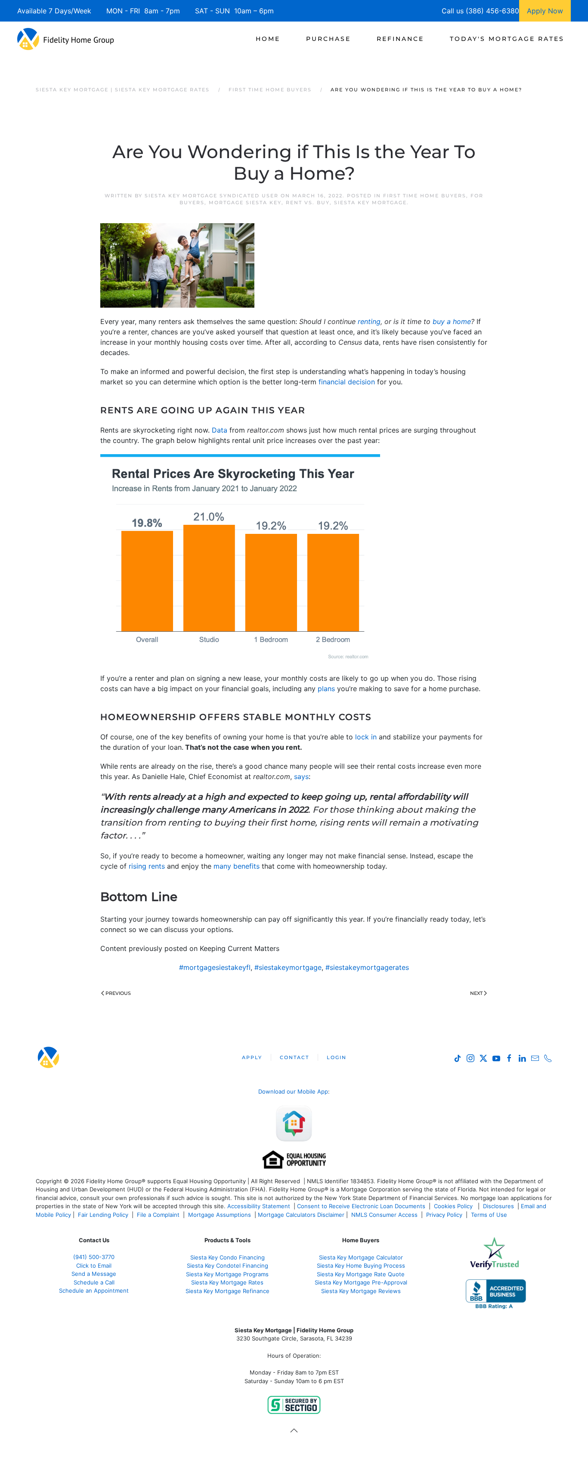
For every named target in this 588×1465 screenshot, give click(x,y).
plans (326, 688)
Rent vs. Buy (308, 202)
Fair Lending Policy (103, 1214)
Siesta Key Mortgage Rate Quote (361, 1274)
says (301, 776)
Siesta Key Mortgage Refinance (227, 1290)
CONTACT (294, 1057)
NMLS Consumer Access (384, 1214)
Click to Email (93, 1265)
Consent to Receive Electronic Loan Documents (361, 1206)
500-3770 (102, 1256)
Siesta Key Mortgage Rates (227, 1282)
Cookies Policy (454, 1206)
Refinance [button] (400, 39)
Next (476, 993)
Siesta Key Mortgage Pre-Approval (361, 1282)
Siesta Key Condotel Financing (227, 1265)
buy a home (452, 321)
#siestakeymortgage (288, 967)
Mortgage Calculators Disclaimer (301, 1214)
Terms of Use (490, 1214)
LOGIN (337, 1057)
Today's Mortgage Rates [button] (507, 39)
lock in (366, 736)
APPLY (252, 1057)
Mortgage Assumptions (219, 1214)
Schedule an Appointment (94, 1290)
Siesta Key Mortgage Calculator (361, 1257)
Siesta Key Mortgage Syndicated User (212, 196)
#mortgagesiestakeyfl (215, 967)
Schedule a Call (94, 1282)
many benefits (237, 866)
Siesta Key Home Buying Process (361, 1265)
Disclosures (498, 1206)
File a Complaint (159, 1214)
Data (219, 430)
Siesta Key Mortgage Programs (227, 1274)
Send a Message (93, 1273)
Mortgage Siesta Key (245, 202)
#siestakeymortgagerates (367, 967)
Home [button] (268, 39)
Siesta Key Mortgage (370, 202)
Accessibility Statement (258, 1206)
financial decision (347, 381)
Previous (118, 993)
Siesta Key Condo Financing (227, 1257)
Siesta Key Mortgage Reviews (361, 1290)
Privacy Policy (444, 1214)
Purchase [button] (328, 39)
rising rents (147, 866)
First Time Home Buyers (424, 196)
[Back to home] (65, 39)
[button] (294, 1430)
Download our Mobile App (293, 1091)
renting (369, 321)
